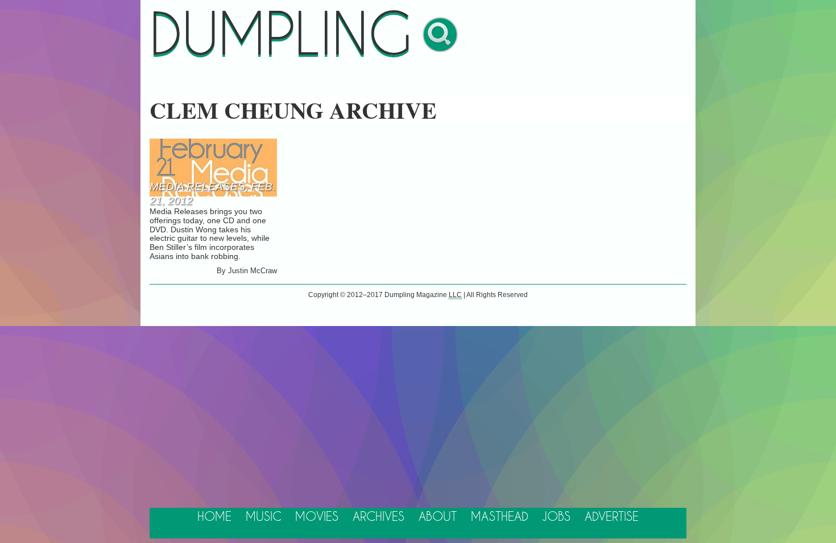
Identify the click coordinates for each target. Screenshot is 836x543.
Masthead (499, 517)
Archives (378, 517)
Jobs (556, 517)
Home (214, 517)
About (438, 517)
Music (264, 517)
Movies (316, 517)
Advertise (612, 517)
